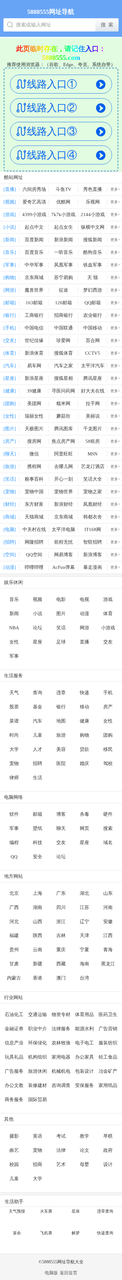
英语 (37, 1136)
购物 (84, 735)
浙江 (61, 921)
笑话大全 (92, 479)
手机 (108, 692)
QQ (14, 856)
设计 (108, 1164)
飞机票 (46, 1233)
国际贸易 (37, 1099)
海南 (84, 963)
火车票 (46, 1211)
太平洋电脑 (63, 529)
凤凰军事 (63, 264)
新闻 (14, 613)
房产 (108, 706)
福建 (14, 935)
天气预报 (17, 1211)
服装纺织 (108, 1042)
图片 (61, 613)
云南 (37, 949)
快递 (84, 692)
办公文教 (14, 1085)
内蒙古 (14, 977)
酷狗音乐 (92, 252)
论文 (84, 1150)
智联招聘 (92, 542)
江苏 (84, 907)
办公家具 (84, 1057)
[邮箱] (9, 302)
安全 (37, 856)
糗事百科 (34, 479)
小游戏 (108, 627)
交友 (108, 641)
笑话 (61, 627)
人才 (37, 749)
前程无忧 (63, 542)
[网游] (9, 290)
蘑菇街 (63, 416)
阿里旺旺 (63, 453)
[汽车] (9, 365)
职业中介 (37, 1028)
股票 (14, 706)
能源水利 (84, 1028)
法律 (61, 1150)
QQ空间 (34, 554)
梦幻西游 (92, 290)
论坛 (37, 627)
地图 (61, 720)
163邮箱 (34, 302)
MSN (93, 453)
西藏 (61, 963)
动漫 (84, 613)
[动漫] (9, 567)
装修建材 (37, 1085)
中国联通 (63, 327)
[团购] (9, 403)
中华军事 (34, 264)
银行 (61, 706)
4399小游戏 (34, 214)
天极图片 (34, 428)
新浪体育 (34, 353)
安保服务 (84, 1085)
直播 (84, 641)
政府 (108, 1150)
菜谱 (14, 720)
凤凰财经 (92, 504)
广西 (14, 907)
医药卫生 (108, 1014)
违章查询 (105, 1211)
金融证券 (14, 1028)
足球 (61, 641)
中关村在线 (34, 529)
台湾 (84, 977)
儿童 (37, 735)
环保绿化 (37, 1042)
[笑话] (9, 479)
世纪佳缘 (34, 340)
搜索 (108, 828)
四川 (61, 907)
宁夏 (84, 949)
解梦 (76, 1233)
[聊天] (9, 453)
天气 (14, 692)
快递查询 (105, 1233)
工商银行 (34, 315)
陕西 (37, 935)
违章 (61, 692)
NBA (14, 627)
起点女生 (63, 227)
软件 (14, 814)
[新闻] (9, 239)
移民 (108, 749)
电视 (84, 599)
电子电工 (84, 1042)
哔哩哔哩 (34, 567)
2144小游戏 (93, 214)
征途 (63, 290)
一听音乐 (63, 252)
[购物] (9, 277)
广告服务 (14, 1071)
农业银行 (92, 315)
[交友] (9, 340)
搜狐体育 (63, 353)
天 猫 (92, 277)
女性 (14, 641)
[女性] (9, 416)
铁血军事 (92, 264)
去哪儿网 (63, 466)
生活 (37, 777)
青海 (108, 949)
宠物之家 (92, 491)
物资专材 (61, 1014)
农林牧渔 (61, 1042)
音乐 (14, 599)
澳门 (61, 977)
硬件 (108, 814)
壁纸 (37, 828)
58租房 (92, 441)
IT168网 (92, 529)
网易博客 (63, 554)
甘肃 (14, 963)
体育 (108, 613)
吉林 (61, 935)
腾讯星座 (92, 378)
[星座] (9, 378)
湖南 (37, 907)
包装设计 (84, 1071)
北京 (14, 893)
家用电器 (61, 1057)
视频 (37, 599)
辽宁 (84, 921)
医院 (61, 763)
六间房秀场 (34, 189)
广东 (61, 893)
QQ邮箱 (92, 302)
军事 (14, 656)
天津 (84, 935)
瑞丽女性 (34, 416)
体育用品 (84, 1014)
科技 (37, 842)
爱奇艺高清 (34, 201)
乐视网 (93, 201)
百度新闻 (34, 239)
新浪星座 (34, 378)
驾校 (108, 763)
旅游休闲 (37, 1071)
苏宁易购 (63, 277)
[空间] (9, 554)
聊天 (61, 828)
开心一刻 (63, 479)
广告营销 (108, 1028)
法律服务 (61, 1028)
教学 (84, 1136)
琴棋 (108, 1136)
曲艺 (14, 1150)
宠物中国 (34, 491)
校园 (14, 1164)
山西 (37, 921)
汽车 (37, 720)
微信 (34, 453)
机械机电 (61, 1071)
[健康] (9, 390)
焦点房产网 (63, 441)
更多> (115, 189)
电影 (61, 599)
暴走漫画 (92, 567)
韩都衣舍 (92, 516)
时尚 (14, 735)
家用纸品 (108, 1085)
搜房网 (34, 441)
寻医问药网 (63, 390)
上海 (37, 893)
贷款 (84, 749)
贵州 (14, 949)
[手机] (9, 327)
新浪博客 (92, 554)
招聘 (37, 763)
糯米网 (63, 403)
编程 (14, 842)
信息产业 (14, 1042)
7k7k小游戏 (63, 214)
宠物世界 (63, 491)
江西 (108, 935)
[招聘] (9, 542)
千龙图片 (92, 428)
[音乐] (9, 252)
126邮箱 (63, 302)
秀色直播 (92, 189)
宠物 (14, 763)
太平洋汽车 (92, 365)
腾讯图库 (63, 428)
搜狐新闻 (92, 239)
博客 (61, 814)
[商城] (9, 516)
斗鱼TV (63, 189)
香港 (37, 977)
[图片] (9, 428)
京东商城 (34, 277)
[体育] (9, 353)
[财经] (9, 504)
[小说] (9, 227)
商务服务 (14, 1099)
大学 (14, 749)
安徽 (108, 921)
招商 (37, 1164)
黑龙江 (108, 963)
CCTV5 (92, 353)
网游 (84, 627)
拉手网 (93, 403)
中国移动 (92, 327)
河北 (14, 921)
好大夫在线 (92, 390)
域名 (108, 842)
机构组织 (37, 1057)
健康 (84, 720)
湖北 (84, 893)
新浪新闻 (63, 239)
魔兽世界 (34, 290)
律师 (14, 777)
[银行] (9, 315)
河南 (108, 907)
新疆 (37, 963)
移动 (84, 706)
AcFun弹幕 (63, 567)
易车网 (34, 365)
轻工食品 (108, 1057)
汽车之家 (63, 365)
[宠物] (9, 491)
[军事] (9, 264)
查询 (37, 692)
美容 (61, 749)
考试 (61, 1136)
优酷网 (63, 201)
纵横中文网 (92, 227)
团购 (108, 735)
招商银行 (63, 315)
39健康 (34, 390)
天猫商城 (34, 516)
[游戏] (9, 214)
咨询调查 (61, 1085)
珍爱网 (63, 340)
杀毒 (84, 814)
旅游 (61, 735)
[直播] (9, 189)
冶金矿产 (108, 1071)
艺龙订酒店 (92, 466)
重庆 (61, 949)
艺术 (61, 1164)
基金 (37, 706)
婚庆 (84, 763)
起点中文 (34, 227)
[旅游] (9, 466)
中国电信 (34, 327)
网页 (84, 828)
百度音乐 (34, 252)
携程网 (34, 466)
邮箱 (37, 814)
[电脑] (9, 529)
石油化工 (14, 1014)
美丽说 (93, 416)
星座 (37, 641)
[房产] (9, 441)
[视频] (9, 201)
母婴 (84, 1164)
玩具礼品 (14, 1057)
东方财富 (34, 504)
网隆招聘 (34, 542)
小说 (37, 613)
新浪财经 (63, 504)
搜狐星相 (63, 378)
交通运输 (37, 1014)
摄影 (14, 1136)
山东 (108, 893)
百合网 (93, 340)
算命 (17, 1233)
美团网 (34, 403)
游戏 (108, 599)
